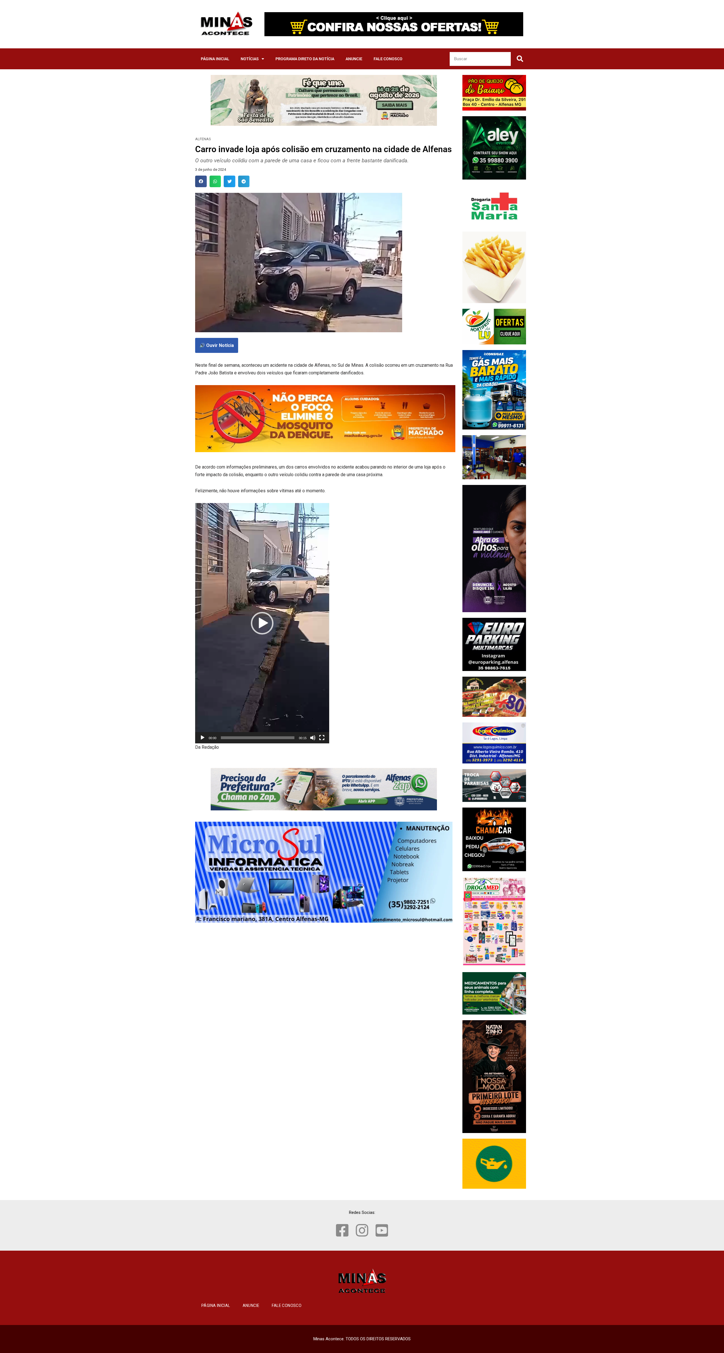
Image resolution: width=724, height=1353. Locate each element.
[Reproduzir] (202, 738)
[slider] (257, 737)
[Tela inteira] (322, 738)
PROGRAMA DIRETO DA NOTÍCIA (304, 59)
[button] (201, 181)
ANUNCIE (354, 59)
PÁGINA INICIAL (215, 59)
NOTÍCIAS (250, 59)
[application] (262, 623)
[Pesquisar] (520, 59)
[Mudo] (313, 738)
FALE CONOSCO (388, 59)
